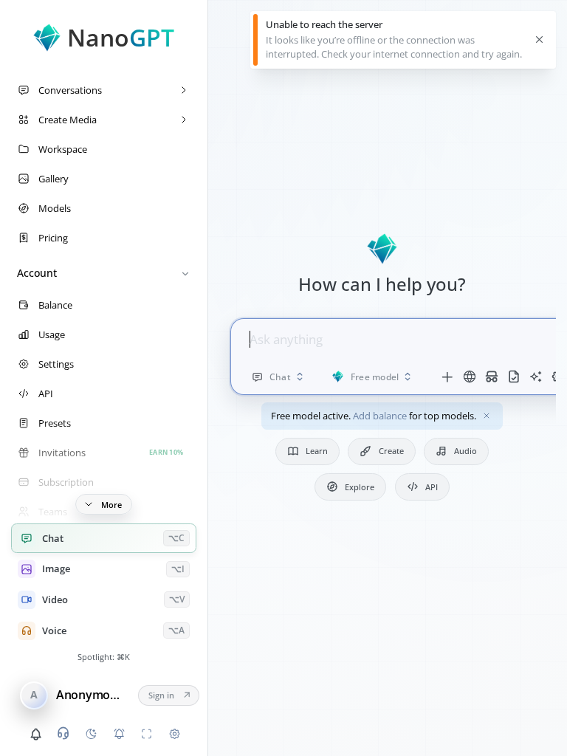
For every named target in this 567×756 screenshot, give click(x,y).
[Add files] (447, 376)
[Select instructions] (513, 376)
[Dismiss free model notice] (487, 416)
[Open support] (63, 733)
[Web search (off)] (469, 376)
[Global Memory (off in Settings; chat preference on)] (536, 376)
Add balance (380, 415)
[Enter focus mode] (147, 733)
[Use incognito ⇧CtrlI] (491, 376)
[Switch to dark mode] (90, 733)
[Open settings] (174, 733)
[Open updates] (35, 733)
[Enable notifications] (118, 733)
